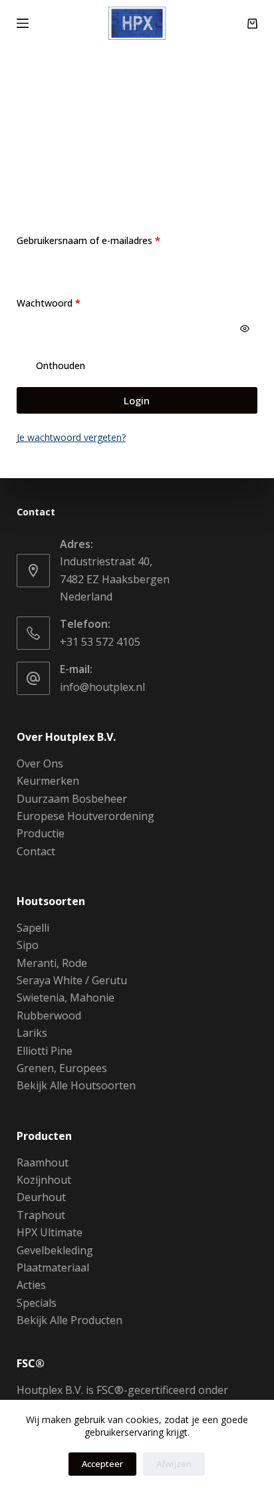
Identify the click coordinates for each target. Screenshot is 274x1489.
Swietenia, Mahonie (65, 997)
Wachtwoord (63, 302)
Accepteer (102, 1464)
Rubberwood (49, 1015)
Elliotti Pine (44, 1050)
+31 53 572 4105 (100, 641)
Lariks (32, 1032)
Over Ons (40, 763)
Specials (37, 1302)
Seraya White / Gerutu (72, 980)
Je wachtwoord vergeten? (71, 437)
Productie (41, 833)
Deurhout (41, 1197)
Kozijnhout (44, 1179)
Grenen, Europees (62, 1068)
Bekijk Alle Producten (69, 1320)
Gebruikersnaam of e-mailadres (103, 240)
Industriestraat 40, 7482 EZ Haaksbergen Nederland (115, 579)
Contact (36, 851)
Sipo (28, 945)
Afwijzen (174, 1464)
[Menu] (23, 23)
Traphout (41, 1215)
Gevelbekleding (55, 1250)
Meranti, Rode (52, 963)
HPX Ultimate (49, 1232)
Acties (31, 1285)
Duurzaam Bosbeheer (72, 798)
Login (137, 400)
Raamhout (42, 1162)
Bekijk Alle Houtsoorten (76, 1085)
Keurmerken (48, 780)
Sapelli (33, 927)
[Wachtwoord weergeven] (244, 328)
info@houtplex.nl (102, 687)
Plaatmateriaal (53, 1267)
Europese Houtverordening (85, 816)
